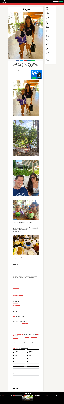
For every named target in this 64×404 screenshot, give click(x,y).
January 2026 (47, 14)
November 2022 (47, 45)
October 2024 (47, 26)
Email (13, 376)
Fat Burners (27, 348)
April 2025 (47, 21)
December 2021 (47, 54)
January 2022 (47, 53)
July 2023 (47, 38)
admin (27, 10)
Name (13, 373)
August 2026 (47, 8)
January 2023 (47, 43)
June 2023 (47, 39)
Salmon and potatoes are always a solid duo (17, 295)
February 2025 (47, 23)
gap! (13, 334)
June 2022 (47, 49)
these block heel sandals (15, 338)
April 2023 (47, 41)
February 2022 (47, 52)
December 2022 (47, 44)
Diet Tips (18, 348)
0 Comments (20, 6)
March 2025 (47, 22)
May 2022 (47, 50)
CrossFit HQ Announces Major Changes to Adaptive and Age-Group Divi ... (16, 395)
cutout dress (32, 337)
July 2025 (47, 19)
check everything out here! (25, 323)
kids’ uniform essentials (20, 334)
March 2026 (47, 12)
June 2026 (47, 10)
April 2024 (47, 31)
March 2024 (47, 32)
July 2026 (47, 9)
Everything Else (21, 348)
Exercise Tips (24, 348)
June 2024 (47, 29)
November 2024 (47, 25)
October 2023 (47, 36)
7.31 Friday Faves (17, 361)
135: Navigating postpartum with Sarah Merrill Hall (39, 399)
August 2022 (47, 47)
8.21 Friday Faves (17, 351)
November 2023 (47, 35)
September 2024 (47, 27)
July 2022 (47, 48)
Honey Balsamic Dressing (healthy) (5, 399)
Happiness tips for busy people (16, 305)
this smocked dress (27, 337)
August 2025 (47, 18)
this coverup (35, 337)
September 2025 (47, 17)
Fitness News (30, 348)
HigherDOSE (14, 316)
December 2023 (47, 34)
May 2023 (47, 40)
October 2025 (47, 16)
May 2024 (47, 30)
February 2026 (47, 13)
